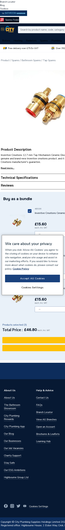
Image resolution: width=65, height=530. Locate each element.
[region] (32, 265)
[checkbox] (30, 211)
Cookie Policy (21, 269)
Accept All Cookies (32, 278)
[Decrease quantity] (39, 234)
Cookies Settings (32, 287)
